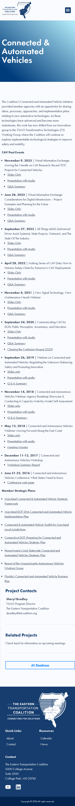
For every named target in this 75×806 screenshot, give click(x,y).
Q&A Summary (16, 186)
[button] (68, 10)
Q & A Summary (17, 383)
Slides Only (14, 175)
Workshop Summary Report (23, 465)
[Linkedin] (18, 787)
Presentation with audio (21, 378)
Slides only (13, 372)
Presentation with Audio (21, 181)
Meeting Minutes (17, 447)
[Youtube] (8, 787)
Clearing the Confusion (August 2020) (30, 349)
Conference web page (20, 482)
